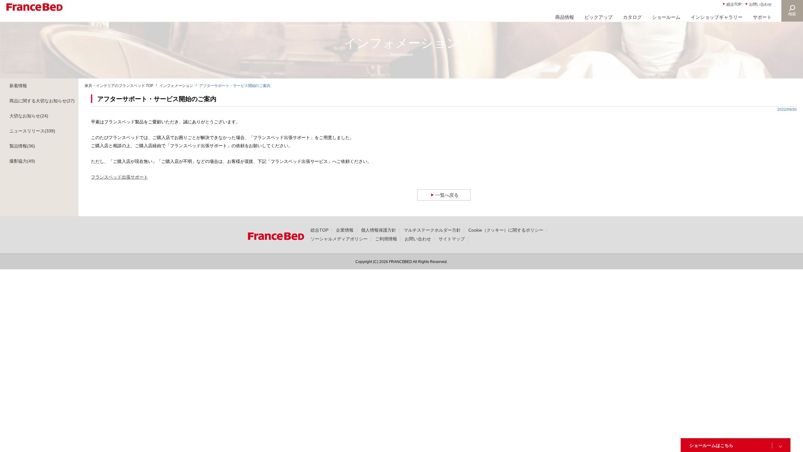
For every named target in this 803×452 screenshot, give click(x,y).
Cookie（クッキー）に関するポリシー (506, 230)
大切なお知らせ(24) (28, 115)
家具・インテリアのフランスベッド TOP (119, 85)
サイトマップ (452, 238)
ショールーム (666, 17)
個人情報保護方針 (378, 230)
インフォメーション (176, 85)
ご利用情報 (386, 238)
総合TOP (734, 4)
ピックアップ (598, 17)
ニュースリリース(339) (32, 130)
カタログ (632, 17)
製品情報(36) (22, 145)
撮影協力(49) (22, 161)
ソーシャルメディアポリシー (339, 238)
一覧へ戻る (447, 195)
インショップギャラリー (716, 17)
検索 (792, 14)
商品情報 (564, 17)
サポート (762, 17)
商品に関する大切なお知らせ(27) (42, 100)
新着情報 (18, 85)
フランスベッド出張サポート (119, 177)
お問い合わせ (760, 4)
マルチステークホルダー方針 (432, 230)
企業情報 (345, 230)
